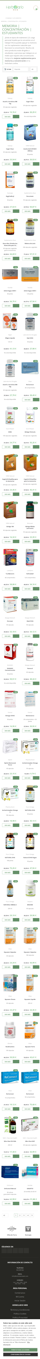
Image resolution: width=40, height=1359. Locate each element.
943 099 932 (20, 1270)
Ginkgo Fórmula (30, 432)
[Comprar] (16, 116)
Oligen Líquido (10, 338)
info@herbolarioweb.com (20, 1276)
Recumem (29, 196)
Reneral (30, 668)
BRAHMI (30, 905)
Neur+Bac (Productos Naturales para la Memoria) (10, 244)
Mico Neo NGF (30, 1141)
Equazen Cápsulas (10, 952)
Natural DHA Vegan (30, 857)
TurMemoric (10, 574)
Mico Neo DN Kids (10, 1141)
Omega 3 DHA (10, 716)
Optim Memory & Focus (10, 764)
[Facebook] (4, 1250)
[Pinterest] (20, 1250)
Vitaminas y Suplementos (13, 18)
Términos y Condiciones (20, 1310)
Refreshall (29, 574)
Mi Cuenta (20, 1297)
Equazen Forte (30, 1047)
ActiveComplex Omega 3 (30, 764)
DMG (10, 432)
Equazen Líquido (30, 999)
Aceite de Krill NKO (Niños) (29, 150)
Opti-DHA (30, 338)
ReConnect (10, 1094)
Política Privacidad (20, 1317)
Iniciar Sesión (20, 1300)
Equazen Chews (10, 999)
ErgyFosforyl (10, 196)
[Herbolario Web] (15, 7)
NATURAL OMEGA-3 (10, 905)
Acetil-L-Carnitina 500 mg (10, 385)
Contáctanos (20, 1293)
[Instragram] (15, 1250)
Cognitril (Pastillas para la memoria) (10, 480)
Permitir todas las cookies (20, 1350)
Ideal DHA (30, 621)
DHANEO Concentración (10, 669)
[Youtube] (26, 1250)
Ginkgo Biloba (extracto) (30, 527)
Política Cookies (20, 1314)
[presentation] (5, 1229)
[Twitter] (9, 1250)
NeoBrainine (10, 1047)
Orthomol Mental (10, 1189)
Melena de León (30, 243)
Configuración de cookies (21, 1354)
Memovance (30, 716)
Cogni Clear (30, 102)
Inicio (2, 18)
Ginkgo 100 (10, 526)
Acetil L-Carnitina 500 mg (10, 102)
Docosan (10, 621)
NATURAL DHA (30, 810)
